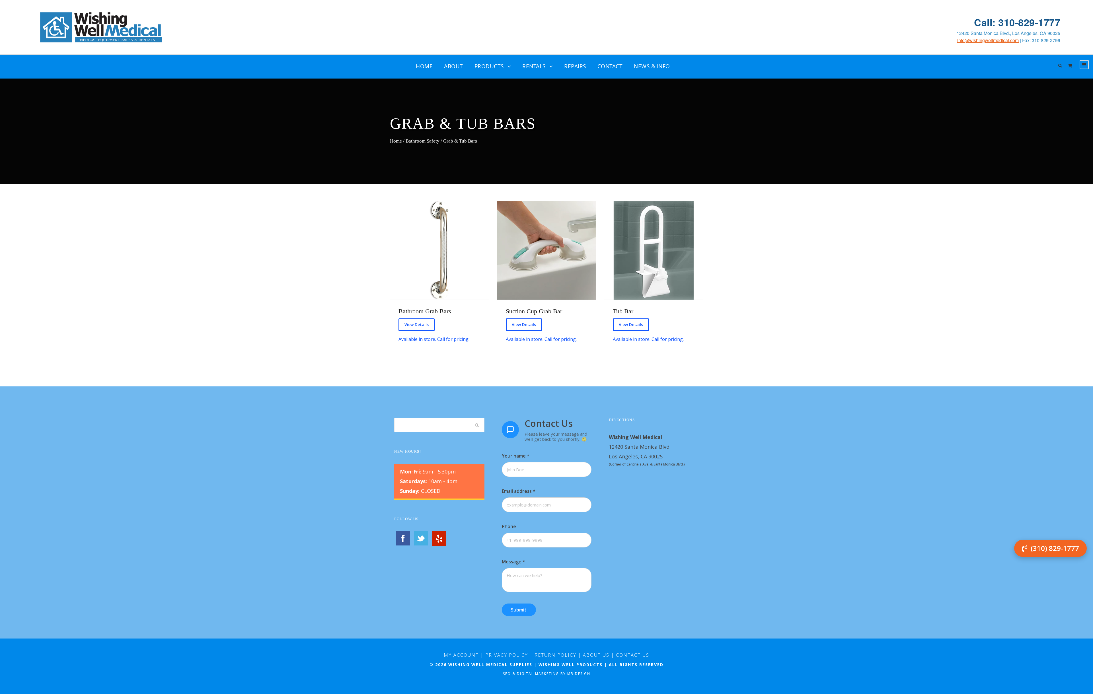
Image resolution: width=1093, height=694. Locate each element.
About (453, 66)
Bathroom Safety (422, 141)
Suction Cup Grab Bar (534, 311)
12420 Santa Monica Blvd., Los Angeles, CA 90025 (1008, 33)
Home (424, 66)
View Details (416, 324)
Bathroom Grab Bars (424, 311)
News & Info (652, 66)
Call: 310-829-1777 (1017, 22)
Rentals (534, 66)
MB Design (578, 673)
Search (477, 425)
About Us (596, 655)
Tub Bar (623, 311)
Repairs (575, 66)
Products (489, 66)
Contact (610, 66)
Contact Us (632, 655)
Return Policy (555, 655)
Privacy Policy (506, 655)
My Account (461, 655)
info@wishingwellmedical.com (988, 40)
